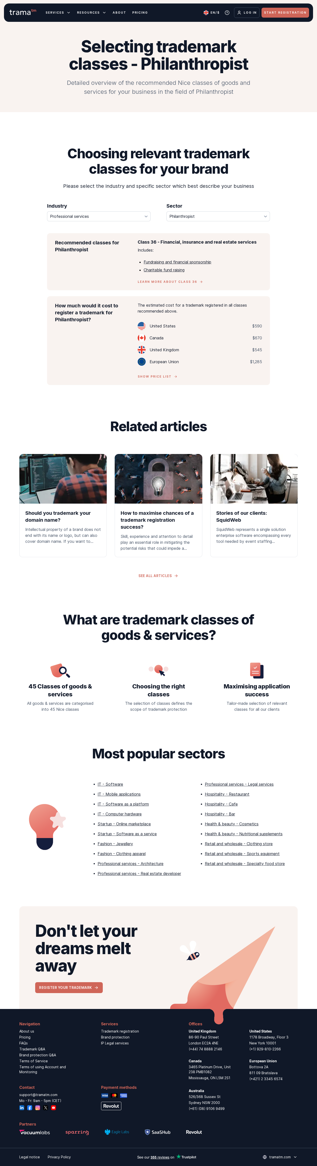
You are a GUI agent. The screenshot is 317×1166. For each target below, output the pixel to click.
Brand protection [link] (115, 1037)
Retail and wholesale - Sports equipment (242, 853)
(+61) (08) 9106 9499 (207, 1108)
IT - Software (110, 784)
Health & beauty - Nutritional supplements (244, 833)
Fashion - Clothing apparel (122, 853)
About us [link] (26, 1031)
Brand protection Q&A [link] (37, 1055)
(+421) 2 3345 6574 (266, 1079)
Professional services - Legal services (239, 784)
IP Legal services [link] (115, 1043)
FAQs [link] (23, 1043)
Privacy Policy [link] (59, 1157)
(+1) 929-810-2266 (265, 1049)
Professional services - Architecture (130, 863)
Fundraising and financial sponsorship (177, 261)
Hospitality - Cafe (221, 804)
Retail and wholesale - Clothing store (239, 843)
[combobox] (99, 216)
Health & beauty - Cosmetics (232, 823)
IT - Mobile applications (119, 794)
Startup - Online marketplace (124, 823)
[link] (63, 502)
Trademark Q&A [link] (32, 1049)
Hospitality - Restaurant (227, 794)
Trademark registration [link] (120, 1031)
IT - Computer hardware (120, 813)
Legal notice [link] (29, 1157)
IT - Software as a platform (123, 804)
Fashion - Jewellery (115, 843)
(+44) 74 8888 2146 (205, 1049)
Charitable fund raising (164, 269)
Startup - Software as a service (127, 833)
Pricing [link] (24, 1037)
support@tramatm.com (38, 1095)
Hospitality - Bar (220, 813)
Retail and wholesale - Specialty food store (245, 863)
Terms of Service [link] (33, 1061)
